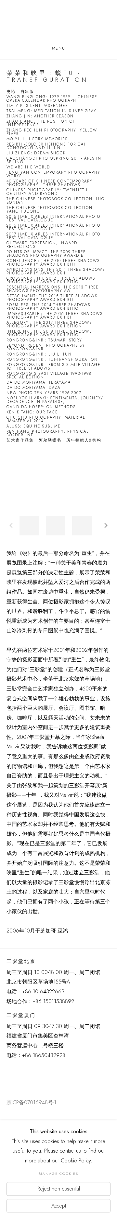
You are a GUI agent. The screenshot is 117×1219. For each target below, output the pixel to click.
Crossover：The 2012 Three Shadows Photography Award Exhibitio (50, 280)
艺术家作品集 (20, 440)
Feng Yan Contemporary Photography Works (53, 174)
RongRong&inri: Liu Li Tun (39, 354)
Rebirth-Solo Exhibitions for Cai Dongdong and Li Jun (45, 146)
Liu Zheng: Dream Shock (36, 153)
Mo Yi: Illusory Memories (37, 139)
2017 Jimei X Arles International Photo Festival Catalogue (53, 236)
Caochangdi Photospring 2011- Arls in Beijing (53, 160)
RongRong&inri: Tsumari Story (44, 340)
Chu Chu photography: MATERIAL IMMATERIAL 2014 (45, 419)
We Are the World (28, 167)
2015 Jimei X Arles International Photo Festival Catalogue (53, 218)
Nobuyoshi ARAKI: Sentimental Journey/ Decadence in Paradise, (54, 400)
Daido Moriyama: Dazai (34, 388)
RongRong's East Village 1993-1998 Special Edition (48, 375)
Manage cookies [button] (58, 1173)
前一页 (11, 525)
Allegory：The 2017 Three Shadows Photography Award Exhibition (49, 324)
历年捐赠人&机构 (83, 440)
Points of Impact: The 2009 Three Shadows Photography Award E (46, 253)
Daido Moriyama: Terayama (38, 382)
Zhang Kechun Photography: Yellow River (51, 132)
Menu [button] (58, 48)
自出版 (27, 92)
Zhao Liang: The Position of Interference (40, 123)
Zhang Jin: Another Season (40, 116)
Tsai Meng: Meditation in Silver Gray (51, 111)
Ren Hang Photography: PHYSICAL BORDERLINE (47, 433)
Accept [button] (58, 1205)
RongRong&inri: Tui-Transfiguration (52, 359)
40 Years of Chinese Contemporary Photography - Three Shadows (49, 183)
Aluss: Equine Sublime (33, 426)
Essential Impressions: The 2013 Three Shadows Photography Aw (52, 289)
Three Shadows (58, 23)
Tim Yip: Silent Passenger (37, 106)
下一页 (105, 525)
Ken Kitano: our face (32, 412)
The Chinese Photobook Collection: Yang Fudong (50, 209)
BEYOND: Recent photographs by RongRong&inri (45, 347)
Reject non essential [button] (58, 1189)
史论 (11, 92)
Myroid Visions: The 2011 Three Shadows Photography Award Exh (55, 271)
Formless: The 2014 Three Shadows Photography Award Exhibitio (48, 306)
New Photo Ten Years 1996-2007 (44, 393)
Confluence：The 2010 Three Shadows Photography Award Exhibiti (53, 262)
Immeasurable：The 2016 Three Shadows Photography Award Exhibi (54, 315)
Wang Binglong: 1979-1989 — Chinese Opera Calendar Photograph (51, 98)
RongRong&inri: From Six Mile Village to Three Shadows (53, 366)
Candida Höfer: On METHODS (41, 407)
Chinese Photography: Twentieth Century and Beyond (47, 192)
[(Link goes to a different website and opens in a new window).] (7, 1071)
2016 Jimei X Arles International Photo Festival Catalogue (53, 227)
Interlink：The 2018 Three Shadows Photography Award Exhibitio (49, 333)
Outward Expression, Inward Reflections (41, 245)
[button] (29, 525)
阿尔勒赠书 (50, 440)
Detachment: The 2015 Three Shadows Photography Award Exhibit (52, 298)
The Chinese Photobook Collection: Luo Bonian (55, 200)
